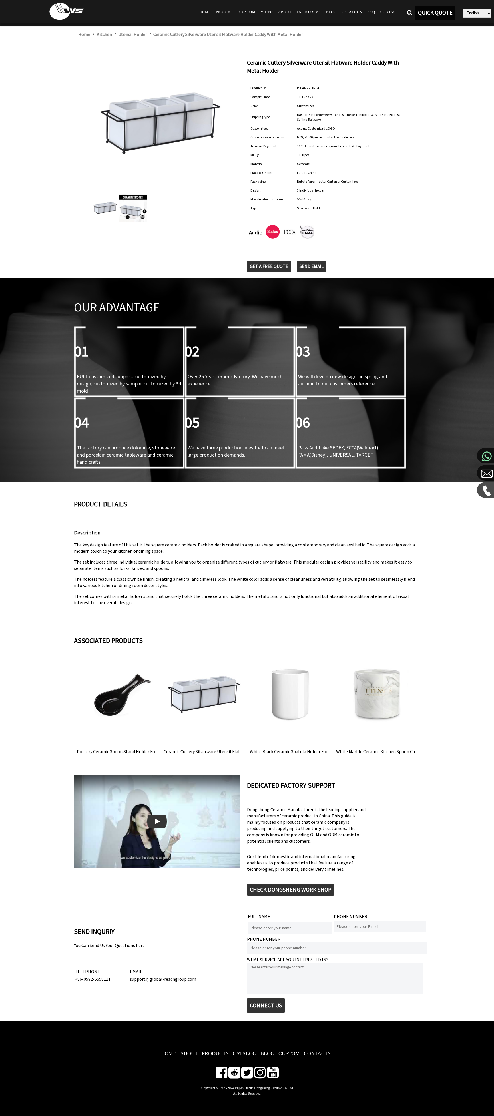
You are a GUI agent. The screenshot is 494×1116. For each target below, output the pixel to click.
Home (205, 12)
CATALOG (244, 1053)
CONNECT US (266, 1006)
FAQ (371, 12)
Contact (389, 12)
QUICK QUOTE (435, 13)
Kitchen (104, 34)
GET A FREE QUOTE (269, 266)
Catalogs (352, 12)
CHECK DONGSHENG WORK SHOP (291, 890)
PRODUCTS (215, 1053)
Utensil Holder (132, 34)
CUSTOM (289, 1053)
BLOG (267, 1053)
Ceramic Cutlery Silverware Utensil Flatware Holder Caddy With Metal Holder (228, 34)
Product (225, 12)
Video (267, 12)
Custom (247, 12)
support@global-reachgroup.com (163, 979)
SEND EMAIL (312, 266)
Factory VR (309, 12)
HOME (168, 1053)
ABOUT (189, 1053)
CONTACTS (317, 1053)
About (285, 12)
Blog (331, 12)
